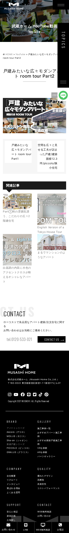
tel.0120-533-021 (19, 339)
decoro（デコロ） (16, 432)
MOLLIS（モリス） (17, 436)
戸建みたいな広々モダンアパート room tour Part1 (21, 151)
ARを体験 (42, 452)
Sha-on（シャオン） (17, 440)
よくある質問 (13, 492)
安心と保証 (12, 511)
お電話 (60, 529)
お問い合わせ (44, 516)
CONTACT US (51, 339)
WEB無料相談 (44, 511)
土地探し (11, 520)
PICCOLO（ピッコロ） (19, 448)
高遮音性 (41, 484)
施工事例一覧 (44, 428)
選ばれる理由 (13, 488)
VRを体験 (42, 448)
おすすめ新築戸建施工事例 (49, 442)
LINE (25, 529)
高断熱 (40, 479)
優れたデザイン (45, 475)
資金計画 (11, 516)
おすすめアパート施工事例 (49, 434)
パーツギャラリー (46, 456)
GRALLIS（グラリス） (18, 452)
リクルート (12, 479)
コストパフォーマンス (48, 488)
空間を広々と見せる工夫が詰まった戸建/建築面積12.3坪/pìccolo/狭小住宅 (48, 156)
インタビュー (13, 484)
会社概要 (11, 475)
